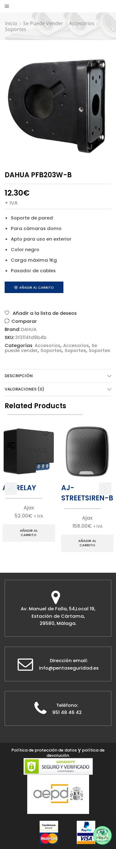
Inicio (11, 23)
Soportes (15, 29)
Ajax (29, 507)
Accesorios (81, 23)
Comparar (24, 321)
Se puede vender (43, 23)
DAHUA (29, 329)
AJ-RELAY (19, 488)
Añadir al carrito (36, 287)
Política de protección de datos (44, 750)
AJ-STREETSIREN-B (87, 493)
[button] (11, 488)
